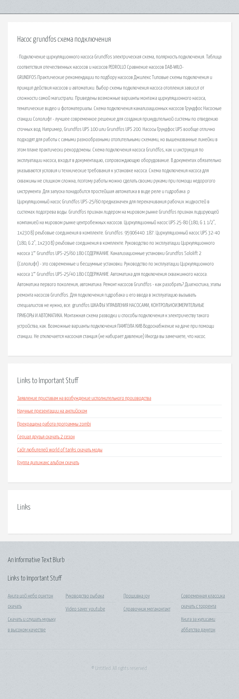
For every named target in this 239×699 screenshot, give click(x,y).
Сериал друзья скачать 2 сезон (46, 437)
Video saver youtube (85, 609)
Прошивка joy (137, 596)
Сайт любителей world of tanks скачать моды (59, 450)
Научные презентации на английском (52, 411)
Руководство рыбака (85, 596)
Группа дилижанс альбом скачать (48, 462)
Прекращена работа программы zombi (54, 424)
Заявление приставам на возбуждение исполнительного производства (84, 398)
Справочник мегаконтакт (147, 609)
